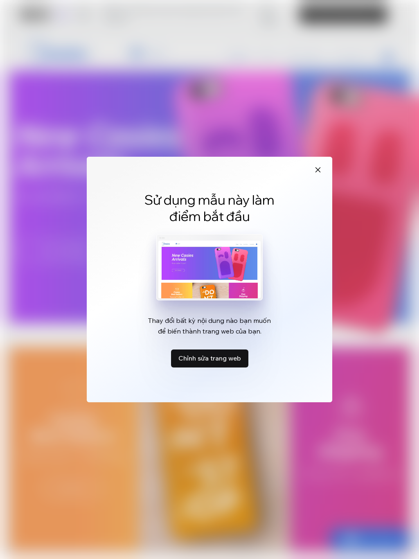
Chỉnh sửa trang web (209, 358)
